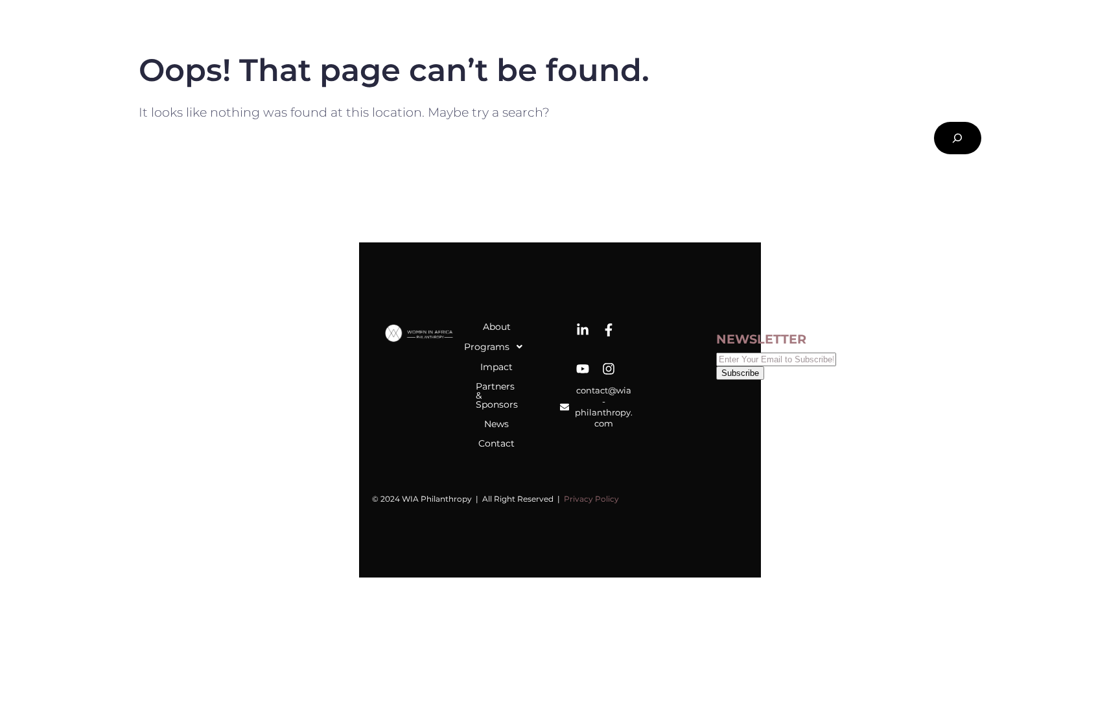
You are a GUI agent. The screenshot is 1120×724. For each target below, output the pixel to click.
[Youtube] (583, 369)
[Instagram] (609, 369)
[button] (497, 346)
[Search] (957, 138)
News (496, 424)
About (497, 327)
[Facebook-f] (609, 330)
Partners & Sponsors (497, 395)
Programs (493, 347)
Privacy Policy (591, 499)
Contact (496, 443)
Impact (496, 367)
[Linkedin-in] (583, 330)
